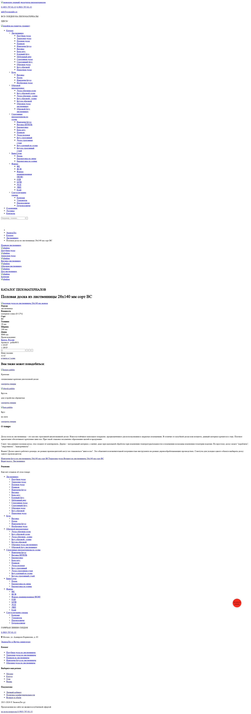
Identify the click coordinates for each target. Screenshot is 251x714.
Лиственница (18, 33)
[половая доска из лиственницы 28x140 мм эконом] (24, 303)
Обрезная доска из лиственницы (20, 663)
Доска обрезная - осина (27, 96)
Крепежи (21, 197)
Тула (8, 679)
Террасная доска (24, 38)
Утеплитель (22, 200)
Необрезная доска (25, 82)
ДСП (19, 184)
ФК (18, 166)
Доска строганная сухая (22, 570)
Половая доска (23, 41)
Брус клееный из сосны (27, 145)
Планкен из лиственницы (17, 657)
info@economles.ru (9, 11)
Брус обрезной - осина (27, 98)
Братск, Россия (7, 340)
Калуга (9, 676)
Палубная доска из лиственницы (21, 652)
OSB (19, 179)
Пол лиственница (9, 271)
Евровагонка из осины (27, 161)
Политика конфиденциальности (20, 695)
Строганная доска (25, 59)
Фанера (15, 163)
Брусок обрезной (24, 101)
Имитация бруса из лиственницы (21, 660)
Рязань (9, 681)
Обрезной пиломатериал (18, 86)
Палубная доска (24, 35)
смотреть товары (8, 384)
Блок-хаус (21, 51)
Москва (9, 673)
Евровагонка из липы (26, 158)
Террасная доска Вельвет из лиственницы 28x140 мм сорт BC (76, 458)
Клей (19, 190)
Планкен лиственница (11, 245)
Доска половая (23, 135)
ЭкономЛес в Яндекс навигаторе (15, 641)
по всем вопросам (17, 711)
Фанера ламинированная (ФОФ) (24, 174)
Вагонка (20, 49)
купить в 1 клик (8, 358)
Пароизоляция (23, 203)
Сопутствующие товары (17, 612)
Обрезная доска (24, 64)
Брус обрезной (23, 67)
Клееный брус (23, 54)
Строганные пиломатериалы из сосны (20, 117)
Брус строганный (24, 137)
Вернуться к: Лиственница (13, 461)
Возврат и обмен (13, 697)
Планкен (21, 43)
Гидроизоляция (23, 205)
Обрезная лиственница (11, 266)
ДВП (19, 187)
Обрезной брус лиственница (23, 110)
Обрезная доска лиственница (24, 104)
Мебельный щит (24, 56)
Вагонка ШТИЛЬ (24, 124)
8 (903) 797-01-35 (24, 7)
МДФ (19, 182)
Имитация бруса (24, 46)
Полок (19, 77)
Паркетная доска (24, 69)
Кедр (14, 72)
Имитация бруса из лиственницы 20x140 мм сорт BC (25, 458)
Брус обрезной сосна (26, 93)
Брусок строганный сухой (23, 576)
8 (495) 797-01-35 (8, 7)
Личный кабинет (13, 692)
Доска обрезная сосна (26, 90)
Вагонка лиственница (11, 261)
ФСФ (19, 169)
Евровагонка (22, 127)
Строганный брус (25, 62)
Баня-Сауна (17, 153)
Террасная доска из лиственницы (21, 655)
